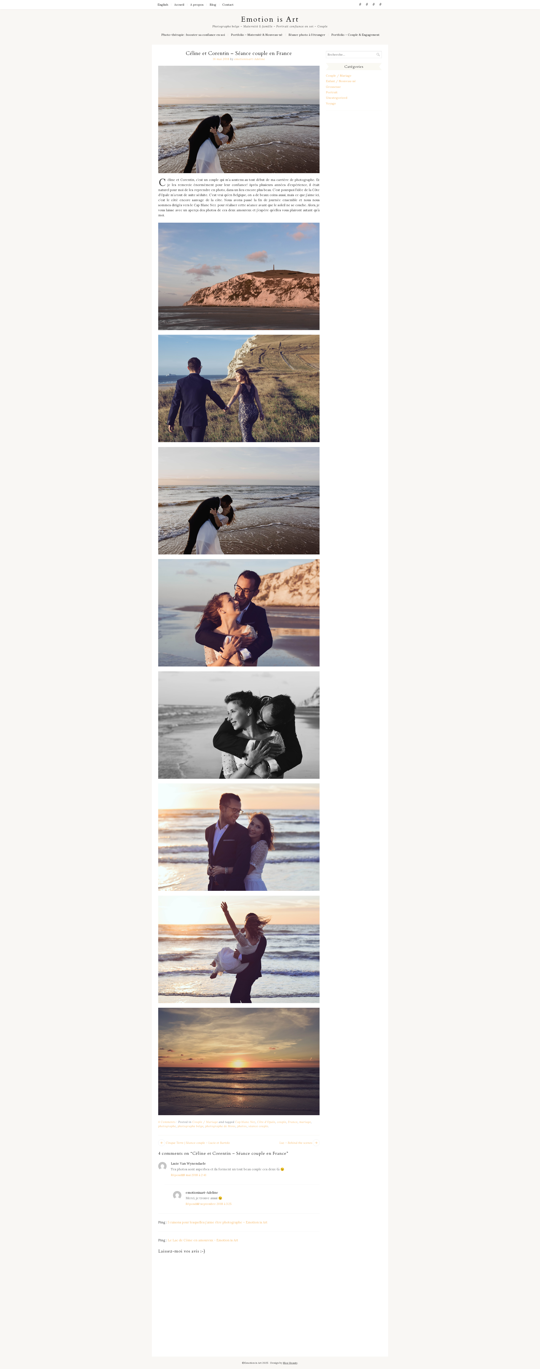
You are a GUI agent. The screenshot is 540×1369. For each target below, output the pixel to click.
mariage (305, 1122)
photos (242, 1126)
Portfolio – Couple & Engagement (355, 35)
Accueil (179, 5)
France (293, 1122)
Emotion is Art (270, 19)
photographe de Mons (220, 1126)
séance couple (258, 1126)
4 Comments (167, 1122)
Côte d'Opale (266, 1122)
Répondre (178, 1175)
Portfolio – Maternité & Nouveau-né (256, 35)
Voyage (331, 103)
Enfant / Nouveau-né (341, 81)
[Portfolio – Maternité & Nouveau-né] (367, 4)
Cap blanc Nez (245, 1122)
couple (281, 1122)
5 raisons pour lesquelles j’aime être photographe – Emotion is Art (217, 1222)
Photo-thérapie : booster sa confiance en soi (193, 35)
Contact (228, 5)
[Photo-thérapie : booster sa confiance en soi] (360, 4)
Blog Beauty (290, 1362)
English (163, 5)
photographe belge (191, 1126)
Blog (213, 5)
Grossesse (333, 87)
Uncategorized (336, 98)
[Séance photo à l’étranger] (374, 4)
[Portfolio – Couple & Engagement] (380, 4)
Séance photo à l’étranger (307, 35)
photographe (167, 1126)
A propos (197, 5)
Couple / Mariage (205, 1122)
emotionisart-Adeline (249, 59)
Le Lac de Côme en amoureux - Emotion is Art (203, 1240)
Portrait (332, 92)
